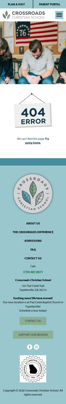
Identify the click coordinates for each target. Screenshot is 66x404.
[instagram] (36, 347)
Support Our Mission (33, 334)
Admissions (33, 241)
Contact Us (33, 258)
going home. (33, 143)
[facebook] (29, 347)
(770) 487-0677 (33, 272)
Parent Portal (49, 4)
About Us (33, 223)
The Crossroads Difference (33, 232)
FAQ (33, 249)
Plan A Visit (16, 4)
